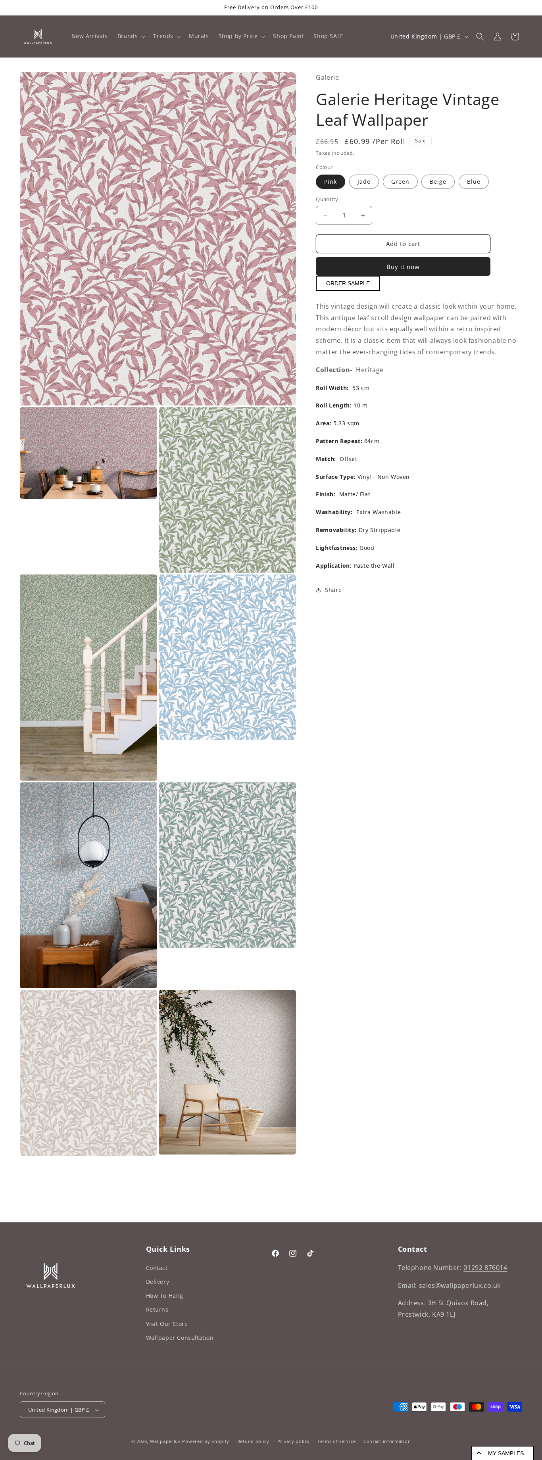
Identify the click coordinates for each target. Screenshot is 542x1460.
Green (400, 182)
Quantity (327, 199)
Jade (364, 182)
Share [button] (333, 590)
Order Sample (348, 283)
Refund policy (253, 1441)
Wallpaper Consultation (180, 1337)
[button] (131, 36)
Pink (330, 182)
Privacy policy (293, 1441)
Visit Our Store (167, 1323)
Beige (438, 182)
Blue (473, 182)
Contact (157, 1267)
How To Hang (165, 1295)
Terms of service (336, 1441)
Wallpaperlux (165, 1442)
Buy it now (403, 267)
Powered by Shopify (205, 1442)
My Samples (506, 1453)
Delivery (157, 1281)
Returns (157, 1309)
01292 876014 (485, 1267)
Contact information (387, 1441)
